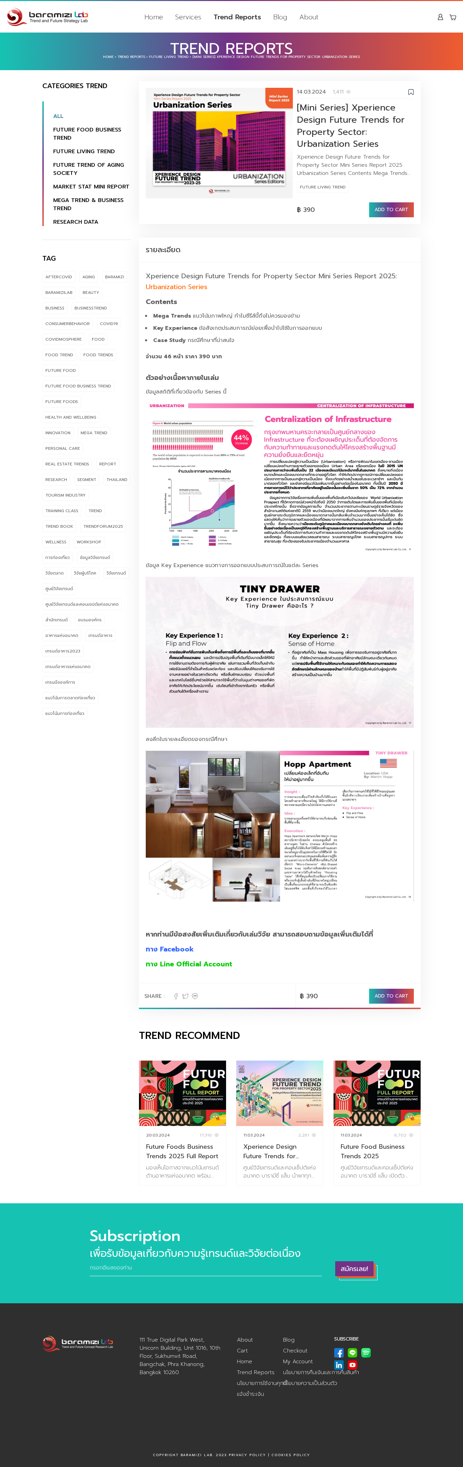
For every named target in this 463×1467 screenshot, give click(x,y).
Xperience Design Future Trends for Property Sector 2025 (276, 1151)
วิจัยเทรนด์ (116, 573)
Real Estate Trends (67, 464)
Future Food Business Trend (87, 134)
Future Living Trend (168, 56)
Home (153, 17)
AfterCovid (58, 277)
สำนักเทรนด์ (56, 620)
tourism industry (65, 495)
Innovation (58, 433)
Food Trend (59, 355)
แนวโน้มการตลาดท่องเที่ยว (70, 698)
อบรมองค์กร (90, 620)
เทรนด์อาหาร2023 (62, 651)
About (309, 17)
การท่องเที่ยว (57, 558)
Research (56, 480)
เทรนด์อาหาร (100, 635)
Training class (61, 511)
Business (54, 308)
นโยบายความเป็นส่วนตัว (310, 1383)
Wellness (55, 542)
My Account (298, 1362)
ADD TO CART (391, 209)
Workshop (89, 542)
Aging (88, 277)
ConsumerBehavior (67, 324)
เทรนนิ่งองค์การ (60, 682)
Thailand (116, 480)
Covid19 (109, 324)
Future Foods (61, 402)
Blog (280, 17)
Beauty (91, 292)
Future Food (60, 370)
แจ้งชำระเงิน (250, 1394)
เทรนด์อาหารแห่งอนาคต (67, 667)
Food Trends (98, 355)
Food (98, 339)
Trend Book (59, 526)
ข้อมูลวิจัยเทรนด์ (95, 558)
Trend (95, 511)
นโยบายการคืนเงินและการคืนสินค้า (321, 1372)
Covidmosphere (63, 339)
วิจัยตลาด (54, 573)
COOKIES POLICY (290, 1455)
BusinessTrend (91, 308)
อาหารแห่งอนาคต (61, 635)
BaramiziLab (59, 292)
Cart (242, 1351)
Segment (86, 480)
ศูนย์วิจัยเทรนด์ (59, 589)
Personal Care (62, 448)
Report (107, 464)
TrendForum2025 (103, 526)
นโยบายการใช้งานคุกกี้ (262, 1383)
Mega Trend (94, 433)
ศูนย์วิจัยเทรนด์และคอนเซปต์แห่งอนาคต (82, 604)
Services (188, 17)
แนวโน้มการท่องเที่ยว (64, 713)
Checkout (295, 1351)
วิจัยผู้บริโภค (85, 573)
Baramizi (114, 277)
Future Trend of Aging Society (88, 169)
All (58, 116)
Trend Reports (237, 17)
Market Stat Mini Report (91, 187)
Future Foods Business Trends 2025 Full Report (182, 1151)
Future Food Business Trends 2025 (373, 1151)
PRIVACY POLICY (247, 1455)
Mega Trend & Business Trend (88, 204)
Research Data (75, 222)
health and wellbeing (70, 417)
